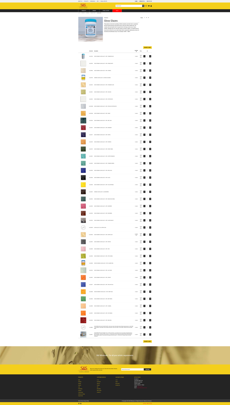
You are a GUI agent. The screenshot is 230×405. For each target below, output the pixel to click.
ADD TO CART (148, 47)
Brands (94, 10)
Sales (117, 10)
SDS (97, 1)
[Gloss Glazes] (90, 29)
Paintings (79, 381)
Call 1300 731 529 (148, 403)
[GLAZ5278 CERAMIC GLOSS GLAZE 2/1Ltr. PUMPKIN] (83, 141)
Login (136, 1)
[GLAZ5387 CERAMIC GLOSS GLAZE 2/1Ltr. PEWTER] (83, 241)
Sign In (117, 381)
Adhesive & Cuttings (81, 394)
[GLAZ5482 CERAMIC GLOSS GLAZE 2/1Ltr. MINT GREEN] (83, 298)
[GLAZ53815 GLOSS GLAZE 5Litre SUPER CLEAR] (83, 227)
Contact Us (142, 1)
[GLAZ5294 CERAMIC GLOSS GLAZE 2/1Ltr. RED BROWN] (83, 213)
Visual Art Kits (103, 1)
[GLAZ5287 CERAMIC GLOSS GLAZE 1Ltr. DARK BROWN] (83, 191)
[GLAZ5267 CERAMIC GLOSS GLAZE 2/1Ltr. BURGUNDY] (83, 127)
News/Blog (92, 1)
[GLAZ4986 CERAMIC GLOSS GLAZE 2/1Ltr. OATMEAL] (83, 70)
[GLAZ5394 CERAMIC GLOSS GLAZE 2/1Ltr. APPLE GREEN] (83, 255)
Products (84, 10)
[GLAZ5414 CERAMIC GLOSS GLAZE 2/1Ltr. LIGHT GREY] (83, 270)
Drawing (79, 383)
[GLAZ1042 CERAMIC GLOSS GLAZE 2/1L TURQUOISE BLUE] (83, 56)
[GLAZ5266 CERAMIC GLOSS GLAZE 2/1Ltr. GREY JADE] (83, 120)
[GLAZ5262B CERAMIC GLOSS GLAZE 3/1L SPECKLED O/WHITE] (83, 106)
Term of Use (80, 400)
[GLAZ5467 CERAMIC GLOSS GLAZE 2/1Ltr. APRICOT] (83, 277)
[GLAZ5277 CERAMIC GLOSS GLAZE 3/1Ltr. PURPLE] (83, 134)
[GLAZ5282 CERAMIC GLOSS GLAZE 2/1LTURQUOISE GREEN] (83, 163)
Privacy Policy (86, 400)
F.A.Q (98, 379)
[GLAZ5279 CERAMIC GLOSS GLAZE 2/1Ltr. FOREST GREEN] (83, 148)
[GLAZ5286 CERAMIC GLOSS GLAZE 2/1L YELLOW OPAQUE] (83, 184)
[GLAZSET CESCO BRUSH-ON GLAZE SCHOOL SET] (83, 334)
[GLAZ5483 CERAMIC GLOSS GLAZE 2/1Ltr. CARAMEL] (83, 305)
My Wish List (118, 385)
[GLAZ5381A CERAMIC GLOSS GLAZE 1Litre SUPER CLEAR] (83, 234)
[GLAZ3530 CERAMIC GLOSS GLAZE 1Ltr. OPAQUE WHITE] (83, 63)
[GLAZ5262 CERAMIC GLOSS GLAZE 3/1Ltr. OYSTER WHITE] (83, 99)
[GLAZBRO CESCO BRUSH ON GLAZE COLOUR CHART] (83, 327)
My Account (117, 383)
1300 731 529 (149, 1)
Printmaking (80, 388)
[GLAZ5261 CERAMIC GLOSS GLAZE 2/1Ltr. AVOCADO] (83, 91)
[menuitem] (87, 380)
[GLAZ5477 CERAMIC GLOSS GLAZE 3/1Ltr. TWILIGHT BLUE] (83, 284)
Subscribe (147, 369)
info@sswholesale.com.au (142, 387)
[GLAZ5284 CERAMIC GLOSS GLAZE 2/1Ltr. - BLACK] (83, 177)
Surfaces (79, 385)
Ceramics (79, 390)
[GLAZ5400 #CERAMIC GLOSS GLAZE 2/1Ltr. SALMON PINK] (83, 263)
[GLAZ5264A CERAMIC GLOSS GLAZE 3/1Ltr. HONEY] (83, 113)
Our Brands (99, 381)
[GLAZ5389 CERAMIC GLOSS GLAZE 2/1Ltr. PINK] (83, 248)
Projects (86, 1)
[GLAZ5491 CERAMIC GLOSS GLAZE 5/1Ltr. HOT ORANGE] (83, 313)
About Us (80, 1)
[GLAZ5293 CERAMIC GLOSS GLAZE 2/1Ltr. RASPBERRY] (83, 206)
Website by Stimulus (148, 400)
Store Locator (106, 10)
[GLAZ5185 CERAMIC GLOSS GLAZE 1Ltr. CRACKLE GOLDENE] (83, 77)
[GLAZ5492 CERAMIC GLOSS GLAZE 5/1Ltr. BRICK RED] (83, 320)
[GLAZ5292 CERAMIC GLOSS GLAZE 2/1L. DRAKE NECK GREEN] (83, 198)
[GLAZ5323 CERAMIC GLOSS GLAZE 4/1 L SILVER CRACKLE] (83, 220)
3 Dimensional (80, 392)
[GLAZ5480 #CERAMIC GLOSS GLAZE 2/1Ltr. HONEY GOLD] (83, 291)
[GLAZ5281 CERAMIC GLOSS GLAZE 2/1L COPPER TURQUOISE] (83, 156)
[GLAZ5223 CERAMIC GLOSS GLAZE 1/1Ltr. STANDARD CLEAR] (83, 84)
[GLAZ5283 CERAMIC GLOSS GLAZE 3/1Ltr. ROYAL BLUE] (83, 170)
